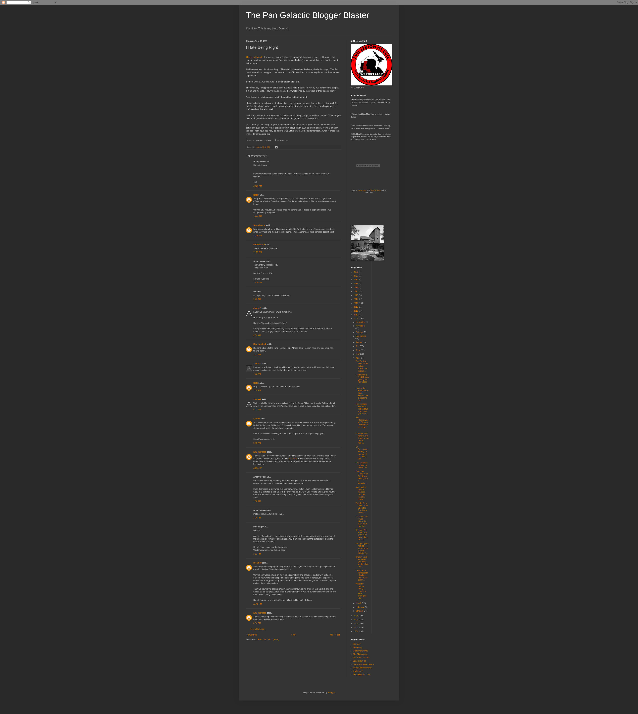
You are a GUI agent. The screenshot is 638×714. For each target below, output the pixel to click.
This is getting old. (255, 57)
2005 (356, 627)
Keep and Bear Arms (362, 668)
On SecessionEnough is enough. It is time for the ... (362, 453)
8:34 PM (257, 623)
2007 (356, 620)
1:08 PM (257, 501)
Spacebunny (259, 225)
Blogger (331, 692)
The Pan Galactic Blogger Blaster (307, 15)
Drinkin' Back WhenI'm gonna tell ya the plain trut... (362, 562)
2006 (356, 623)
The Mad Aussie (360, 654)
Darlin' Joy (358, 671)
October (360, 332)
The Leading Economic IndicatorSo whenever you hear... (362, 409)
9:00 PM (257, 335)
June (358, 350)
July (358, 346)
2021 (356, 272)
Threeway (357, 647)
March (359, 603)
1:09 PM (257, 518)
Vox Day (357, 644)
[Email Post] (276, 147)
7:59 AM (257, 390)
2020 (356, 276)
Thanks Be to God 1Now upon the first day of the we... (362, 508)
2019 (356, 280)
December (361, 322)
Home (294, 635)
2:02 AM (257, 355)
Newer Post (252, 635)
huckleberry (259, 244)
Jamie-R (257, 308)
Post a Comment (257, 629)
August (359, 342)
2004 (356, 631)
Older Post (335, 635)
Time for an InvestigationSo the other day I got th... (362, 575)
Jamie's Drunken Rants (363, 664)
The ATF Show (375, 190)
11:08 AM (257, 235)
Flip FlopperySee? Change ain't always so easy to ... (362, 423)
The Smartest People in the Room (362, 465)
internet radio (362, 190)
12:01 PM (257, 468)
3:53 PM (257, 554)
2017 (356, 287)
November (360, 326)
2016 (356, 291)
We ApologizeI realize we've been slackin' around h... (362, 548)
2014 (356, 299)
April (358, 358)
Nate (255, 195)
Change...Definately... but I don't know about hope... (362, 438)
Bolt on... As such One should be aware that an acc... (362, 535)
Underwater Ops (360, 651)
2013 (356, 303)
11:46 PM (257, 604)
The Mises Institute (361, 674)
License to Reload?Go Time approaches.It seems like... (362, 394)
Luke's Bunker (359, 661)
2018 (356, 284)
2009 (356, 318)
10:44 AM (257, 216)
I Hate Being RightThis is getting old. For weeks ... (362, 380)
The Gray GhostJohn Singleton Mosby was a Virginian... (362, 477)
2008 (356, 616)
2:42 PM (257, 299)
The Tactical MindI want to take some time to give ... (362, 366)
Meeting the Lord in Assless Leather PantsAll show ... (361, 493)
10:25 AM (257, 186)
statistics (293, 458)
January (360, 611)
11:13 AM (257, 252)
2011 (356, 311)
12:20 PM (257, 283)
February (360, 607)
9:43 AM (257, 443)
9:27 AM (257, 410)
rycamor (257, 563)
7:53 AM (257, 374)
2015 (356, 295)
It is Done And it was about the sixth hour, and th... (362, 521)
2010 (356, 315)
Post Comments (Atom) (268, 639)
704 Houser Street (361, 657)
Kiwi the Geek (259, 344)
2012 (356, 307)
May (358, 354)
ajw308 (256, 419)
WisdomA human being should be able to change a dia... (361, 591)
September (361, 336)
